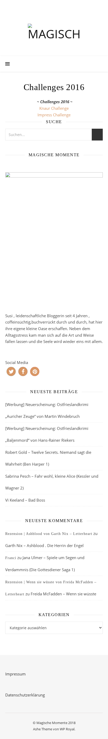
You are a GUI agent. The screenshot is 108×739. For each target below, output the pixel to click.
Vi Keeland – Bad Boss (25, 500)
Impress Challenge (54, 114)
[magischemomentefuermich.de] (54, 33)
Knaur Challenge (54, 108)
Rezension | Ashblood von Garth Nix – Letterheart (48, 534)
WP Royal (67, 729)
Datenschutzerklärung (25, 695)
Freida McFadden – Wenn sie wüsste (63, 593)
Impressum (15, 673)
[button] (11, 371)
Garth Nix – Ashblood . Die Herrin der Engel (44, 545)
